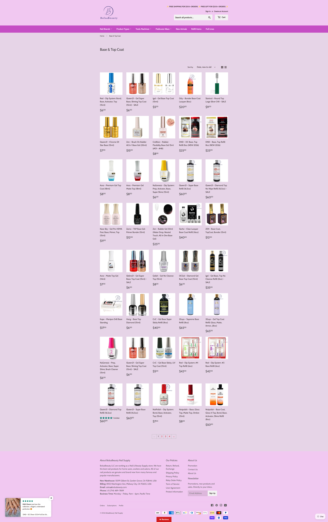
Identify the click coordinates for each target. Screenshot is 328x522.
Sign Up (212, 493)
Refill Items (196, 29)
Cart (223, 17)
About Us (192, 473)
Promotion (192, 465)
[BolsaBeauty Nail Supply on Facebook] (212, 505)
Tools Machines (143, 29)
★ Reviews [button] (164, 519)
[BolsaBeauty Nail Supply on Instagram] (221, 505)
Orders (102, 505)
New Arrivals (181, 29)
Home (102, 36)
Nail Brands (105, 29)
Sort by (190, 67)
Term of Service (172, 484)
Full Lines (210, 29)
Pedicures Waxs (163, 29)
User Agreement (173, 488)
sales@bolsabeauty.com (116, 487)
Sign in (208, 11)
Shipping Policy (172, 473)
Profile (121, 505)
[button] (106, 418)
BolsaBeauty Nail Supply (114, 513)
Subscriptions (111, 505)
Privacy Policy (172, 476)
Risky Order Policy (174, 480)
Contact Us (193, 469)
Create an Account (221, 11)
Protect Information (174, 491)
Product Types (123, 29)
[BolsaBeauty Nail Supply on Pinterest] (216, 505)
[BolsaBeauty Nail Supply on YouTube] (225, 505)
